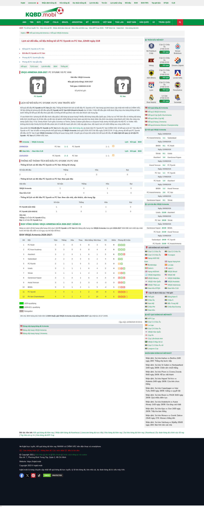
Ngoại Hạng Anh (174, 262)
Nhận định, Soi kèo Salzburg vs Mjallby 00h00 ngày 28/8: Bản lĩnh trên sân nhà (164, 423)
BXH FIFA (144, 3)
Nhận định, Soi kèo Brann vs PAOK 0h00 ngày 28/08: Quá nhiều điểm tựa (164, 396)
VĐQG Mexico (153, 278)
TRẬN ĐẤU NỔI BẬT (155, 40)
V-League (171, 255)
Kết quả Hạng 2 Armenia (157, 122)
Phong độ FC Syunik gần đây (33, 58)
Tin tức (104, 3)
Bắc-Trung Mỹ (173, 303)
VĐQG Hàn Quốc (154, 282)
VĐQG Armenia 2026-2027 (34, 72)
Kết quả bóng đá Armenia (158, 108)
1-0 (164, 181)
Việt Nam (107, 22)
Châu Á (170, 300)
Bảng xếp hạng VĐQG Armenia (34, 330)
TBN (31, 22)
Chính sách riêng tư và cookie (75, 455)
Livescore (32, 3)
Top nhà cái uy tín (27, 435)
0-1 (164, 146)
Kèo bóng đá (65, 3)
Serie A (150, 268)
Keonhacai (150, 433)
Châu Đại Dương (174, 307)
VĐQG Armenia (38, 142)
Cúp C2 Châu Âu (174, 252)
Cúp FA (150, 335)
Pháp (46, 22)
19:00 (164, 220)
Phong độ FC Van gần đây (32, 62)
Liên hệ (48, 455)
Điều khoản (56, 455)
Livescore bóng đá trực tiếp (92, 433)
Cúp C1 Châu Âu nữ (155, 345)
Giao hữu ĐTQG (154, 288)
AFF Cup (151, 319)
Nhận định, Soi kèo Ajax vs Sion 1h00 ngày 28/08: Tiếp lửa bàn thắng (163, 410)
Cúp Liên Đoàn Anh (155, 339)
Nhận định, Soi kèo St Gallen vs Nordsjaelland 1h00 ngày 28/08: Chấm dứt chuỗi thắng (164, 366)
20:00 (164, 228)
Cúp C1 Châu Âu (154, 252)
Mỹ (87, 22)
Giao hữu (26, 151)
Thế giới (151, 297)
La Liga (170, 265)
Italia (55, 22)
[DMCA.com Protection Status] (53, 475)
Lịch (126, 142)
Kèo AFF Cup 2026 (96, 28)
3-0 (164, 157)
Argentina (77, 22)
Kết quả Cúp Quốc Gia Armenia (160, 115)
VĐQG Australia (173, 282)
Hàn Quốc (144, 22)
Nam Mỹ (151, 303)
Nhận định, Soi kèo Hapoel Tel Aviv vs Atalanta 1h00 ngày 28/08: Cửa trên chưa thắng (162, 381)
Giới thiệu (39, 455)
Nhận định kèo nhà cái (61, 28)
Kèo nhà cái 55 (46, 28)
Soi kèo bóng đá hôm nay (134, 433)
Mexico (95, 22)
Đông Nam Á (172, 297)
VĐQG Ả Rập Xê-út (155, 342)
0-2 (164, 165)
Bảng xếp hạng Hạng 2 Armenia (35, 333)
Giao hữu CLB (37, 151)
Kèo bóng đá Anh (131, 28)
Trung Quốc (164, 22)
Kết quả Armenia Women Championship (163, 125)
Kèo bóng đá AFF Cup (45, 435)
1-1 (164, 138)
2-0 (164, 192)
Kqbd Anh (120, 28)
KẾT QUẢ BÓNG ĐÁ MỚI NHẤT (159, 315)
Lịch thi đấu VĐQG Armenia (158, 204)
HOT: (21, 28)
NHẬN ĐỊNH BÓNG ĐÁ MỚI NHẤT (158, 353)
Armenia (25, 142)
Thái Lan (119, 22)
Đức (39, 22)
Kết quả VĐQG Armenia (157, 112)
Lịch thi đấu (93, 3)
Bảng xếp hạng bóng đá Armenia (36, 326)
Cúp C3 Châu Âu (154, 255)
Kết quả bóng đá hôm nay (43, 433)
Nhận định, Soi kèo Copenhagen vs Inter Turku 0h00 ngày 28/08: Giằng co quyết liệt (163, 389)
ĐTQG (166, 3)
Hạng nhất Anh (153, 272)
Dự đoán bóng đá (79, 3)
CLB (173, 3)
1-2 (164, 189)
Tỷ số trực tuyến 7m (31, 28)
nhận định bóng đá (75, 128)
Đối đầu (128, 3)
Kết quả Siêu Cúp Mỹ (156, 118)
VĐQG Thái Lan (154, 285)
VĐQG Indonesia (174, 285)
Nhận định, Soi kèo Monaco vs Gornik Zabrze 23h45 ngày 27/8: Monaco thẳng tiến (164, 416)
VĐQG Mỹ (171, 275)
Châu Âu (151, 300)
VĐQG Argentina (154, 275)
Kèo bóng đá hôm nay (113, 433)
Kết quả (24, 66)
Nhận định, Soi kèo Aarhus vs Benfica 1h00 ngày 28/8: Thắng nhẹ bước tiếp (163, 359)
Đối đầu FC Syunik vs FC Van (33, 53)
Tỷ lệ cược (34, 66)
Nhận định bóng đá (49, 3)
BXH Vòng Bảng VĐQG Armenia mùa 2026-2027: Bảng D (51, 224)
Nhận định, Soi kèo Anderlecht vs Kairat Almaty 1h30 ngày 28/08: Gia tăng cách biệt (163, 403)
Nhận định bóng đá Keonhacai (68, 433)
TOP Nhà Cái (110, 28)
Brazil (65, 22)
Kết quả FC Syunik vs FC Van (33, 49)
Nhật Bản (131, 22)
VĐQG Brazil (172, 272)
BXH (136, 3)
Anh (24, 22)
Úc (154, 22)
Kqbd (23, 3)
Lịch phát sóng (116, 3)
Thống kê (64, 66)
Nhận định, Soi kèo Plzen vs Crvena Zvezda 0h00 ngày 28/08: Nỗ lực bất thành (163, 373)
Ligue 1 (170, 268)
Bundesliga (152, 265)
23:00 (164, 212)
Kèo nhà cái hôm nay (80, 28)
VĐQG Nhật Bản (174, 278)
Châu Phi (151, 307)
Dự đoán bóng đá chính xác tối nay (170, 433)
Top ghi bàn (156, 3)
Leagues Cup (153, 349)
